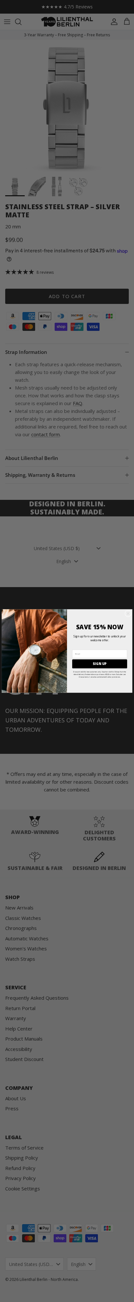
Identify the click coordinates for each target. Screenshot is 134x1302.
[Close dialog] (128, 613)
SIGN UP (100, 663)
